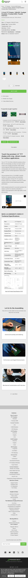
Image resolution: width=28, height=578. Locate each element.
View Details (23, 121)
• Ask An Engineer (14, 497)
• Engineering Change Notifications (14, 478)
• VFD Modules (14, 452)
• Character (14, 432)
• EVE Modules (14, 429)
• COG (14, 437)
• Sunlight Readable (14, 423)
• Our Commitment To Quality (14, 504)
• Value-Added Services (14, 470)
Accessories (14, 454)
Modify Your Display (7, 98)
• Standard (14, 418)
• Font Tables (14, 487)
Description (14, 147)
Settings (4, 576)
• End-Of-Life (14, 476)
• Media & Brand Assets (14, 522)
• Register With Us (14, 526)
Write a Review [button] (18, 17)
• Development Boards (14, 460)
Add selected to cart (13, 141)
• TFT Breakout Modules (14, 462)
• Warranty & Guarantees (14, 508)
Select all (4, 141)
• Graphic (14, 435)
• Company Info (14, 514)
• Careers (14, 521)
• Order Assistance (14, 531)
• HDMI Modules (14, 427)
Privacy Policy (11, 573)
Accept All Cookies (20, 576)
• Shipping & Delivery (14, 509)
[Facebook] (5, 552)
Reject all (11, 576)
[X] (18, 552)
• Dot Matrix (14, 450)
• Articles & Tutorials (14, 494)
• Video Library (14, 495)
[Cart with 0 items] (22, 1)
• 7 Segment (14, 448)
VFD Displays (14, 447)
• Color (14, 444)
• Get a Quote (14, 530)
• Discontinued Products (14, 474)
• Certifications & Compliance (14, 506)
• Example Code (14, 484)
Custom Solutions (14, 466)
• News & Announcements (14, 511)
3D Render (18, 31)
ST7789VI (13, 30)
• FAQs (14, 513)
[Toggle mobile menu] (25, 1)
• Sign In (14, 528)
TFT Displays (14, 417)
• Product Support (14, 535)
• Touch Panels (14, 464)
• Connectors (14, 458)
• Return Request (14, 533)
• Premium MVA (14, 420)
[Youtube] (9, 552)
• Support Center (14, 482)
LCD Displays (14, 431)
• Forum (14, 499)
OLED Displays (14, 439)
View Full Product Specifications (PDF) (14, 291)
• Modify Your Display (14, 468)
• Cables (14, 456)
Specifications (11, 31)
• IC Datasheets (14, 486)
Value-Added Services (8, 101)
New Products (14, 415)
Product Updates (14, 472)
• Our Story (14, 503)
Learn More (14, 394)
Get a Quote (5, 96)
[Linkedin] (14, 552)
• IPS (14, 425)
